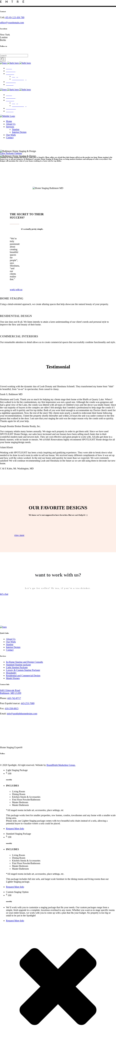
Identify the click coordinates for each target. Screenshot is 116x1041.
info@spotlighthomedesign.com (22, 713)
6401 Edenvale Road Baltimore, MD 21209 (10, 691)
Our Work (11, 641)
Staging (9, 644)
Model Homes (13, 678)
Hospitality (11, 673)
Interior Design (13, 647)
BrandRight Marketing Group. (61, 765)
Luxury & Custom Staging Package (23, 670)
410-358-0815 (11, 708)
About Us (10, 639)
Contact (9, 650)
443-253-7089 (27, 703)
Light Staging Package (17, 667)
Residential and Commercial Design (23, 675)
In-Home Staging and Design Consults (24, 662)
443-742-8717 (14, 698)
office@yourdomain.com (12, 22)
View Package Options (11, 153)
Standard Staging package (18, 664)
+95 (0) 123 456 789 (14, 17)
